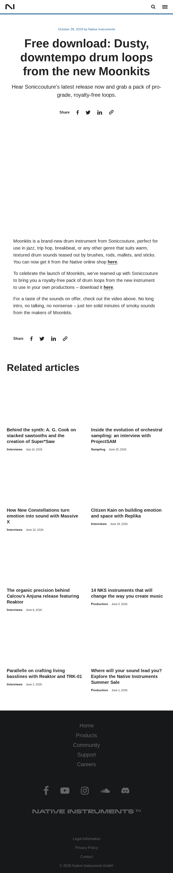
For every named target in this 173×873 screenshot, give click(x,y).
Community (86, 745)
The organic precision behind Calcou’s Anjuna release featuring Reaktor (43, 596)
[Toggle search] (153, 6)
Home (87, 725)
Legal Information (86, 839)
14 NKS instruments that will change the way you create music (127, 593)
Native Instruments (101, 29)
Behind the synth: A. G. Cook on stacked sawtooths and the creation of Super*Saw (41, 435)
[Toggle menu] (165, 7)
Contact (86, 857)
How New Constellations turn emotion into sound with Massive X (42, 516)
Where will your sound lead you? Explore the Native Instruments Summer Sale (126, 676)
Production (99, 604)
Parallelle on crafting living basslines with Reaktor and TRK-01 (44, 673)
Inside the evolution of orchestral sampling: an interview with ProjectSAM (126, 435)
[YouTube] (65, 790)
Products (86, 735)
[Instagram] (85, 791)
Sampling (98, 449)
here (112, 261)
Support (86, 755)
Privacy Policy (86, 848)
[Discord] (124, 790)
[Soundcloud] (105, 790)
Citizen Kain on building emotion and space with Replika (126, 513)
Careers (86, 764)
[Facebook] (47, 790)
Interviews (15, 449)
